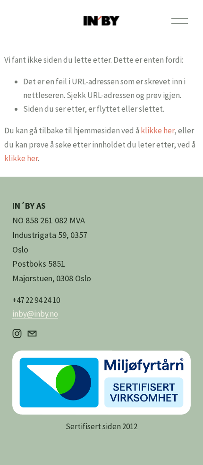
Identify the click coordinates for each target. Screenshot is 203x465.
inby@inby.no (35, 314)
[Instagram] (17, 333)
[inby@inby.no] (32, 333)
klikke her (157, 130)
